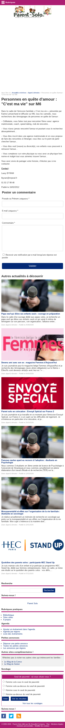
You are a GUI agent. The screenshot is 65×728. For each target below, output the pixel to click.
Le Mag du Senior (12, 664)
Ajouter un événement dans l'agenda (19, 629)
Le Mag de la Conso (13, 662)
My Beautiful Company (36, 724)
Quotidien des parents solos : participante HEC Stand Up (28, 562)
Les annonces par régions (14, 648)
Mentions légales (57, 724)
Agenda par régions (11, 631)
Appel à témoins (34, 93)
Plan (48, 724)
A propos (7, 619)
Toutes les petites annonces (15, 646)
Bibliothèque (8, 615)
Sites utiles (8, 617)
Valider (32, 266)
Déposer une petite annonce (15, 643)
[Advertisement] (32, 54)
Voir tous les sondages (32, 703)
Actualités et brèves (19, 93)
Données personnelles (25, 726)
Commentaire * (8, 223)
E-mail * (10, 211)
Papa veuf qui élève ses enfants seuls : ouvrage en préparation (30, 314)
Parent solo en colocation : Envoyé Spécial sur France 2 (27, 411)
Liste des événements (13, 634)
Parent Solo (32, 603)
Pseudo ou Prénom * (15, 199)
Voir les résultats (19, 699)
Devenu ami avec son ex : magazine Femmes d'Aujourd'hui (29, 362)
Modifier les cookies (42, 726)
